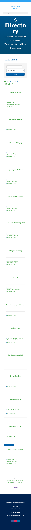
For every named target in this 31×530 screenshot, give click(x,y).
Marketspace (18, 478)
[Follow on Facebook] (12, 521)
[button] (5, 81)
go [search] (16, 74)
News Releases (20, 474)
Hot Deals (16, 476)
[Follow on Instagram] (15, 521)
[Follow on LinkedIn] (18, 521)
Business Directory (11, 474)
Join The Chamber (18, 482)
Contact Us (14, 480)
